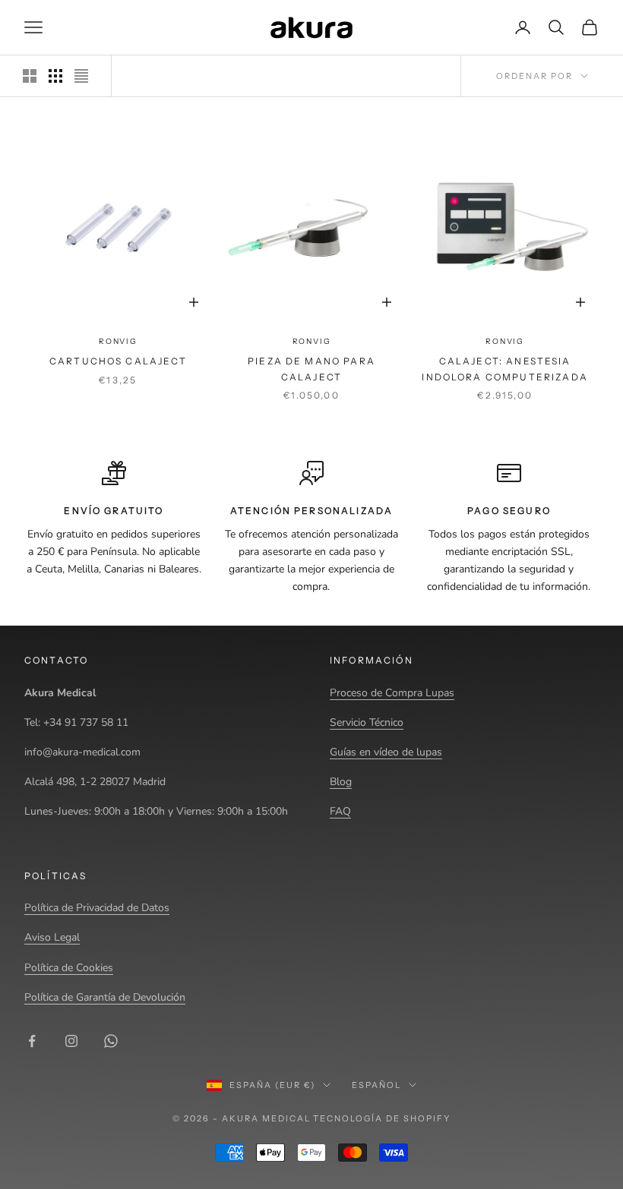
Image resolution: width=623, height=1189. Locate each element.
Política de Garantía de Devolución (104, 997)
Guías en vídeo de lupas (386, 752)
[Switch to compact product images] (81, 75)
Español (376, 1085)
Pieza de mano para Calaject (311, 368)
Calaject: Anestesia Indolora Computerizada (505, 368)
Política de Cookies (68, 967)
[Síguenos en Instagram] (71, 1041)
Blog (341, 781)
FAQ (340, 811)
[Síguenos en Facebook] (32, 1041)
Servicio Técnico (366, 722)
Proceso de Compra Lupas (392, 693)
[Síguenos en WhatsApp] (111, 1041)
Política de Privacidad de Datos (96, 907)
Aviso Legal (52, 937)
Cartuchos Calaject (118, 361)
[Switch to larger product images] (29, 75)
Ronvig (118, 341)
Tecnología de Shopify (382, 1118)
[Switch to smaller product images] (55, 75)
